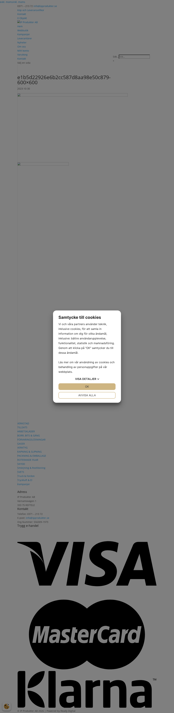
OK (87, 386)
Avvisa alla (87, 395)
